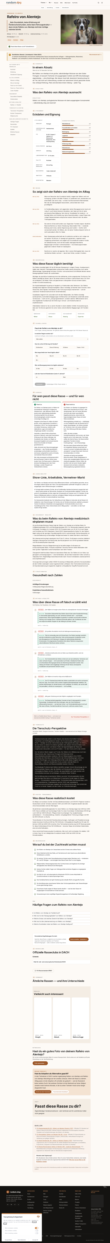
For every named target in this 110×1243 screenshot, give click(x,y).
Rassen (56, 2)
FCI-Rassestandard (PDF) (44, 970)
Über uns (77, 1196)
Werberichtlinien (63, 1205)
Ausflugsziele (30, 1202)
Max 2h (52, 356)
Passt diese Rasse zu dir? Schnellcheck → (23, 46)
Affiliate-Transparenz (80, 1224)
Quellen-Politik (79, 1221)
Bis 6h (78, 356)
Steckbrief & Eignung (16, 74)
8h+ (37, 360)
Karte (42, 7)
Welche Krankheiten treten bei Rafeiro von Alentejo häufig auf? (53, 924)
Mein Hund (67, 2)
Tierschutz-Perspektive (16, 111)
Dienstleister (65, 7)
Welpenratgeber (47, 1205)
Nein (64, 377)
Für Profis (74, 2)
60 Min (51, 368)
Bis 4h (65, 356)
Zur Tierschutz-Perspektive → (80, 717)
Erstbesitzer (39, 347)
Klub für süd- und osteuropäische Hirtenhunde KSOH (50, 962)
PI (14, 1204)
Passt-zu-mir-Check (16, 85)
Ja (36, 377)
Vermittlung (50, 7)
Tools (44, 1199)
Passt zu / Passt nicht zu (17, 88)
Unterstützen (78, 1229)
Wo (50, 2)
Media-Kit (61, 1208)
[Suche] (98, 2)
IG (7, 1204)
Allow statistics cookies (11, 1230)
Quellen (12, 129)
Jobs (60, 1199)
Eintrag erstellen (63, 1202)
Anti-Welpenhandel (48, 1208)
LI (18, 1204)
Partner (77, 1205)
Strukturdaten (14, 99)
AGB (47, 1235)
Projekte (77, 1202)
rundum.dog (45, 625)
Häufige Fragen (14, 121)
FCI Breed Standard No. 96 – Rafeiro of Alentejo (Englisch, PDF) (54, 1140)
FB (11, 1204)
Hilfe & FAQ (78, 1194)
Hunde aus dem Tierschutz (43, 1091)
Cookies (79, 1235)
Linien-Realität (14, 90)
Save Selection (22, 1240)
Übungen (45, 1196)
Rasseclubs (13, 124)
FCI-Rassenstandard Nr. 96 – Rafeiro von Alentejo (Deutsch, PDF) (55, 1128)
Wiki (61, 2)
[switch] (36, 1228)
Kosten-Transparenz (16, 113)
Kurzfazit (12, 69)
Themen (43, 2)
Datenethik (78, 1226)
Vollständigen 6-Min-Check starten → (56, 384)
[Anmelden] (102, 2)
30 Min (38, 368)
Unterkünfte (30, 1205)
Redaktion (77, 1210)
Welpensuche (14, 116)
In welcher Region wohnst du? (44, 333)
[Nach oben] (106, 1240)
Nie (37, 356)
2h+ (78, 368)
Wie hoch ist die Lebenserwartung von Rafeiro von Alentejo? (52, 921)
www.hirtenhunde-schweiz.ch (49, 647)
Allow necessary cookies (11, 1228)
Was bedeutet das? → (95, 54)
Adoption (12, 134)
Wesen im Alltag (14, 80)
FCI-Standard (14, 127)
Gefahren (45, 1202)
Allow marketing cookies (11, 1233)
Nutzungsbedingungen (56, 1235)
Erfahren (65, 347)
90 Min (65, 368)
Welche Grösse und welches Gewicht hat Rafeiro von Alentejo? (53, 918)
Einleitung (13, 72)
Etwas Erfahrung (54, 347)
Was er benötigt (14, 83)
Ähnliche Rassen (14, 132)
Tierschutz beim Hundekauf (60, 1091)
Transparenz (78, 1213)
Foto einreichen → (40, 1063)
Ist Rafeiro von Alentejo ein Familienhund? (47, 913)
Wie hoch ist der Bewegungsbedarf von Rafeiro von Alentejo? (53, 916)
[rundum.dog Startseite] (13, 2)
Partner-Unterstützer (80, 1208)
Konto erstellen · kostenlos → (78, 939)
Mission (77, 1199)
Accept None (8, 1240)
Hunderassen (30, 1196)
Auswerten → (40, 384)
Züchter (61, 1194)
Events (57, 7)
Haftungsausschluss (69, 1235)
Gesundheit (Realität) (16, 96)
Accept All (35, 1240)
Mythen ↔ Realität (15, 105)
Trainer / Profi (80, 347)
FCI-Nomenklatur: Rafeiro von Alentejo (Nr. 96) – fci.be (52, 1134)
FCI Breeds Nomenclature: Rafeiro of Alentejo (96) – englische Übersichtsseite (58, 1146)
